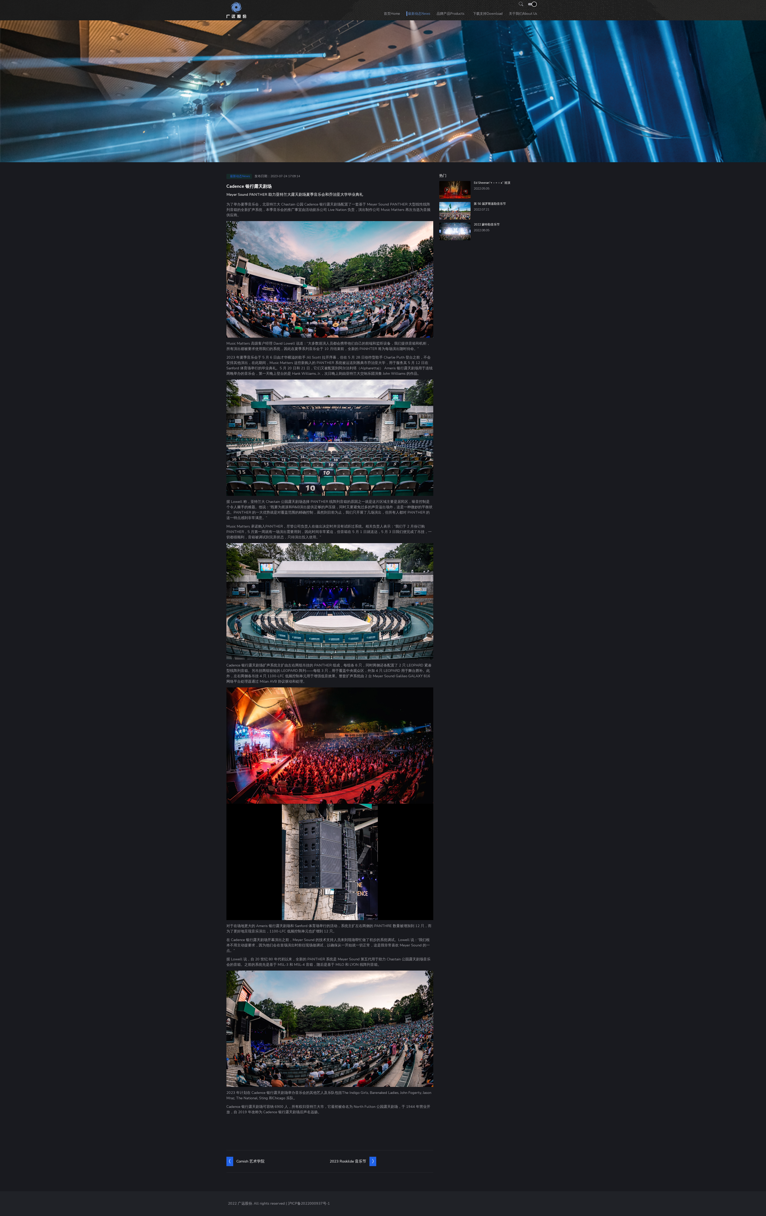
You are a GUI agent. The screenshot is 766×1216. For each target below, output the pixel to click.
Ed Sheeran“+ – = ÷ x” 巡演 (492, 183)
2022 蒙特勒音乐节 (487, 224)
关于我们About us (523, 13)
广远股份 (245, 1203)
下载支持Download (487, 13)
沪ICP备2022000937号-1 (309, 1203)
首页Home (392, 13)
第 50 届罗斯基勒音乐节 (490, 204)
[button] (519, 4)
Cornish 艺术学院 (250, 1161)
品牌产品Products (450, 13)
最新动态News (419, 13)
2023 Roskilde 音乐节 (348, 1161)
